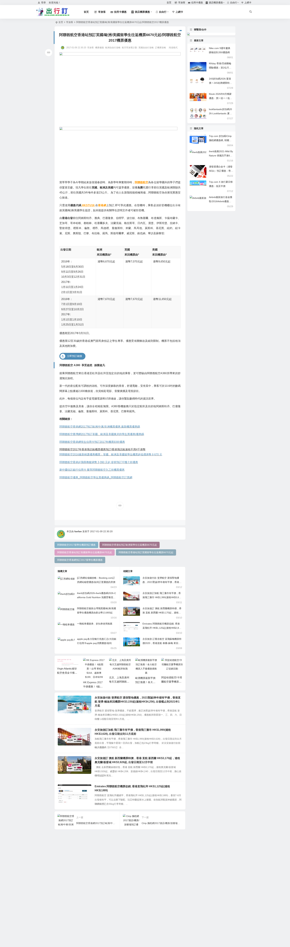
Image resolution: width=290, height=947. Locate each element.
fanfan (78, 531)
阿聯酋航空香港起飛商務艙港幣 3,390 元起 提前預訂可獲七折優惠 (98, 462)
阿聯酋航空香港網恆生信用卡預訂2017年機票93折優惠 (92, 441)
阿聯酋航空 (141, 182)
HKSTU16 (87, 205)
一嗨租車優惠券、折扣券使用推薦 (94, 623)
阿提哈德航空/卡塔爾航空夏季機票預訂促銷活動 (171, 681)
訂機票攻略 (160, 47)
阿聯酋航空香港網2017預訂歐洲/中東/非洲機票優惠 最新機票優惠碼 (99, 426)
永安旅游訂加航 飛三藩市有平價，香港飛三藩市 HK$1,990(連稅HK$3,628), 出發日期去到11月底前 (161, 597)
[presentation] (163, 663)
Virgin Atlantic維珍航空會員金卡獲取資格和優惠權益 (67, 672)
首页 (60, 22)
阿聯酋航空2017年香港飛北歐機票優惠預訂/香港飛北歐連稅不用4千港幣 (102, 449)
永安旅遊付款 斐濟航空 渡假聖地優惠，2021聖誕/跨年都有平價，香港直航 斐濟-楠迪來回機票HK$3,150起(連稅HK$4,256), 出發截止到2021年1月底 (138, 701)
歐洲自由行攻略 (112, 47)
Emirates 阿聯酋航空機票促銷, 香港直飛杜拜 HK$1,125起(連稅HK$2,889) (161, 627)
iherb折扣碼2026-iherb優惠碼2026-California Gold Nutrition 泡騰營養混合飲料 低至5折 (96, 597)
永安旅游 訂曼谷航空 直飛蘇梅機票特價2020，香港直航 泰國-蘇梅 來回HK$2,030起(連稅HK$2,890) (161, 643)
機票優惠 (99, 47)
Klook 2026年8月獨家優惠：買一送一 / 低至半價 (220, 98)
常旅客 (69, 22)
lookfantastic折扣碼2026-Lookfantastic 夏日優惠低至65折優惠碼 (220, 113)
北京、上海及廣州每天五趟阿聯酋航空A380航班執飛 (119, 681)
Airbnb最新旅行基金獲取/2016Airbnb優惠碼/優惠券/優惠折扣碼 (220, 201)
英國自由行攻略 (146, 47)
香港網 (102, 205)
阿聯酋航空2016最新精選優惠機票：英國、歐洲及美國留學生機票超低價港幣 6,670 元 (110, 454)
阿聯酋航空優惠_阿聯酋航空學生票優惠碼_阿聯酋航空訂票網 (95, 477)
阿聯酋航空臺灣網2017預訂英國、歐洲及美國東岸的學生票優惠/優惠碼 (101, 434)
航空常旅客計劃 (129, 47)
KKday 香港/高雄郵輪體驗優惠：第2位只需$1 (220, 67)
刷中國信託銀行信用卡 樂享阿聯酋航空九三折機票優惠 (92, 469)
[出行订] (52, 12)
